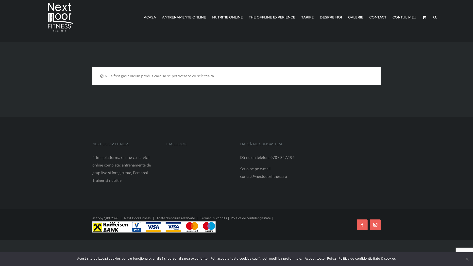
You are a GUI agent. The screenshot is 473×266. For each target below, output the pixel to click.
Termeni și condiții (213, 218)
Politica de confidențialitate (251, 218)
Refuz (331, 258)
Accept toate (315, 258)
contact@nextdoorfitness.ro (263, 176)
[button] (435, 17)
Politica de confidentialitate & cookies (367, 258)
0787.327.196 (282, 157)
